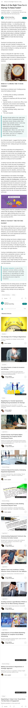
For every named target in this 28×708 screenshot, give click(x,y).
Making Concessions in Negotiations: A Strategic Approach (12, 667)
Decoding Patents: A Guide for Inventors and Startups (12, 368)
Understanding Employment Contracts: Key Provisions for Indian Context (13, 537)
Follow (24, 17)
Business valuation (8, 268)
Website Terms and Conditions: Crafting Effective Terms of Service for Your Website (14, 570)
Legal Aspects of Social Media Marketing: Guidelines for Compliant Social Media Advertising (13, 634)
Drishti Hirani (9, 411)
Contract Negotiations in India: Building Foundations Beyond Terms (12, 504)
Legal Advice (4, 431)
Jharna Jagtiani (7, 343)
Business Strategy (5, 467)
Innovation (4, 364)
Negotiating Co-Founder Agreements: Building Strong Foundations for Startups (13, 401)
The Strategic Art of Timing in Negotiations (13, 336)
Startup (13, 294)
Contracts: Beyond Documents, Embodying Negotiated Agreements (13, 470)
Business (4, 333)
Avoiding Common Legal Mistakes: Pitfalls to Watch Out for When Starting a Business (14, 602)
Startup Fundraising (6, 294)
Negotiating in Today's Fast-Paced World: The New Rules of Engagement (13, 700)
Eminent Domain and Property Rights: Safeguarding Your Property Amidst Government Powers (12, 436)
